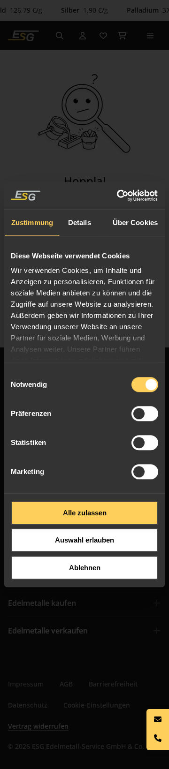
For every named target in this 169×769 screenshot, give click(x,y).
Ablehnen (84, 568)
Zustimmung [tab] (32, 222)
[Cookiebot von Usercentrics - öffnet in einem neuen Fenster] (119, 195)
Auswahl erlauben (84, 540)
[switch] (144, 413)
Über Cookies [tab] (135, 222)
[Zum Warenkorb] (122, 35)
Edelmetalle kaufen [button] (42, 603)
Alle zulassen (85, 513)
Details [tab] (79, 222)
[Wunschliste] (103, 35)
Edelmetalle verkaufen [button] (48, 631)
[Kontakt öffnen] (157, 729)
